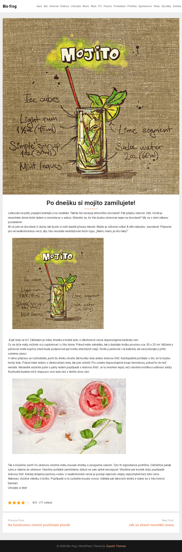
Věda (157, 6)
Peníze (108, 6)
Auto (39, 6)
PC (100, 6)
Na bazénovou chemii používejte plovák (39, 525)
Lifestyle (76, 6)
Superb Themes (116, 546)
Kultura (64, 6)
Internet (54, 6)
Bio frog (10, 6)
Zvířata (177, 6)
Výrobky (166, 6)
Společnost (145, 6)
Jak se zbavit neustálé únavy (151, 525)
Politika (132, 6)
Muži (94, 6)
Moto (86, 6)
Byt (46, 6)
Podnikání (120, 6)
